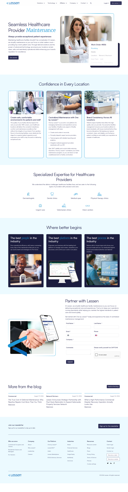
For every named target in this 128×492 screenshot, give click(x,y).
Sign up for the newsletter (109, 426)
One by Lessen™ (52, 444)
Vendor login (110, 448)
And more (70, 460)
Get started (13, 57)
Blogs (88, 448)
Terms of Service (91, 457)
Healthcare (70, 451)
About (29, 444)
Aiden (49, 451)
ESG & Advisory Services (55, 457)
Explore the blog (113, 386)
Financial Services (72, 448)
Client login (110, 444)
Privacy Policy (91, 454)
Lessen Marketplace (53, 454)
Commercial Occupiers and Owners (16, 445)
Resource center (91, 444)
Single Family (71, 454)
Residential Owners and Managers (15, 450)
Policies (89, 460)
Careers (30, 454)
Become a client (112, 455)
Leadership (31, 451)
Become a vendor (113, 459)
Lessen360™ (51, 448)
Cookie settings (91, 464)
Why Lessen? (31, 448)
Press (88, 451)
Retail (69, 444)
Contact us (110, 451)
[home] (15, 3)
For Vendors (11, 454)
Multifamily (70, 457)
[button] (41, 3)
